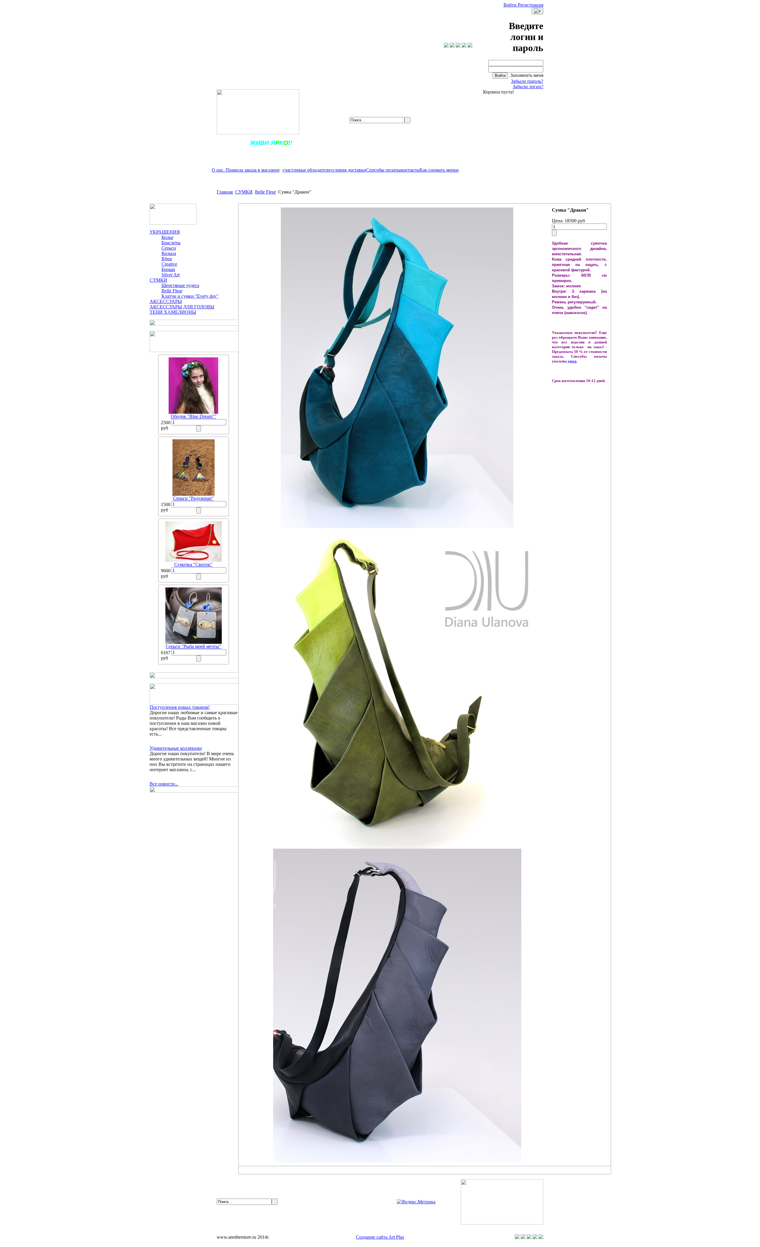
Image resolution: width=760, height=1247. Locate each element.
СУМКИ (244, 191)
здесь (572, 361)
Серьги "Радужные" (193, 498)
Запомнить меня (526, 75)
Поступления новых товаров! (180, 707)
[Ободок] (193, 412)
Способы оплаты (383, 169)
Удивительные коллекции (176, 748)
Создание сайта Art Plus (380, 1237)
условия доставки (348, 169)
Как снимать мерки (439, 169)
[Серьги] (193, 494)
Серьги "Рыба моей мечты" (193, 646)
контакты (409, 169)
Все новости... (164, 783)
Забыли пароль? (527, 81)
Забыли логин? (528, 86)
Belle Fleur (265, 191)
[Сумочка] (193, 560)
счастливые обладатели (306, 169)
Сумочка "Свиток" (193, 564)
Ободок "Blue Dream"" (193, 416)
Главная (225, 191)
